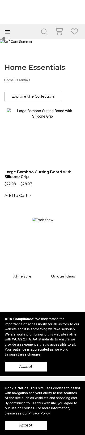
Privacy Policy (39, 413)
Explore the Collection (33, 96)
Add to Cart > (17, 195)
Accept (26, 366)
